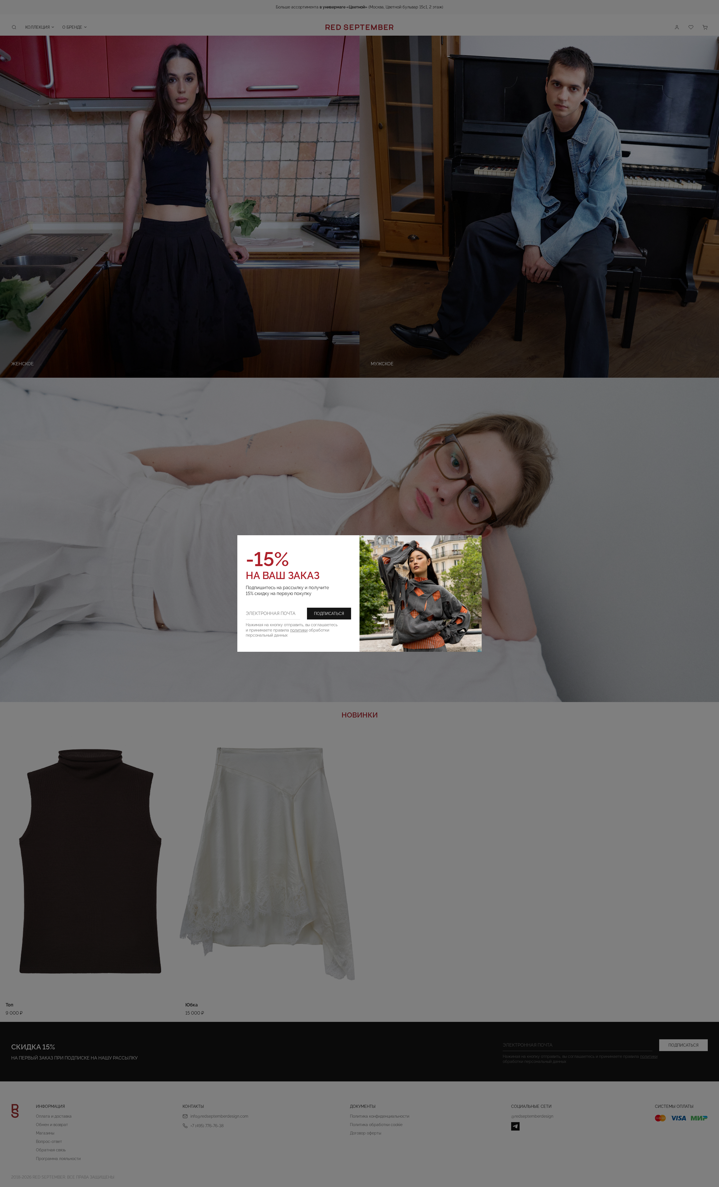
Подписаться (329, 613)
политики (299, 630)
